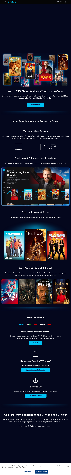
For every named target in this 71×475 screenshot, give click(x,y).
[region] (35, 469)
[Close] (68, 466)
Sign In (35, 343)
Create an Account (35, 396)
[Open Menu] (5, 2)
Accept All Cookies (41, 471)
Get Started (35, 105)
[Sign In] (65, 2)
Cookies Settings (28, 471)
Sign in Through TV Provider (35, 370)
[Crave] (32, 2)
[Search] (58, 2)
